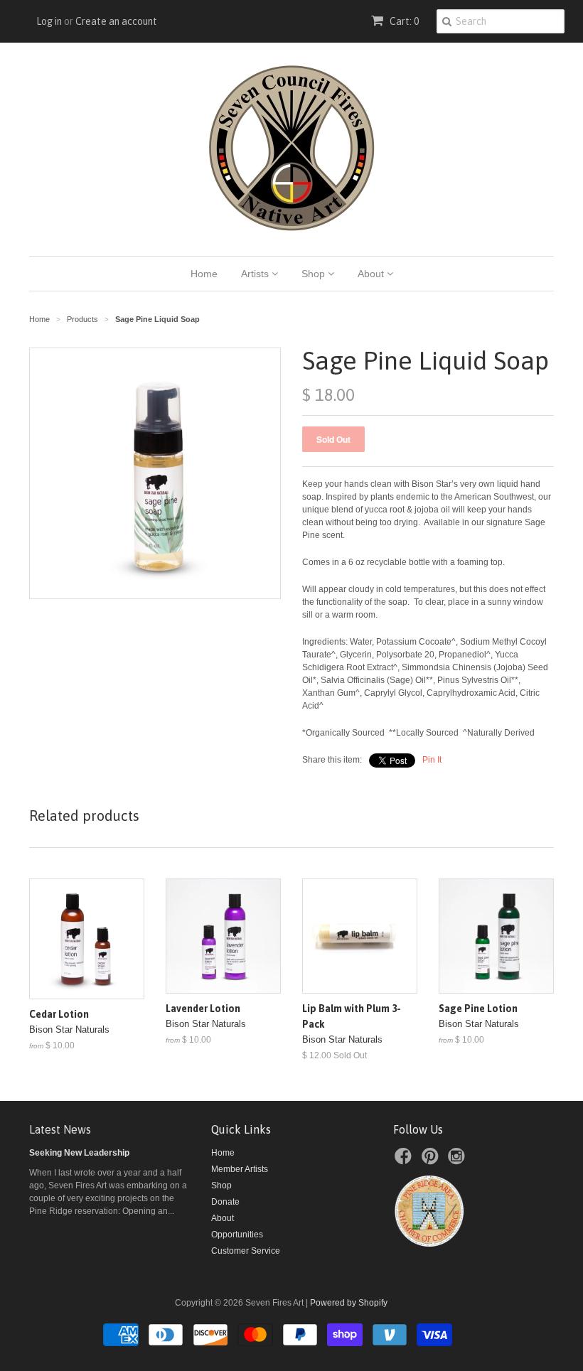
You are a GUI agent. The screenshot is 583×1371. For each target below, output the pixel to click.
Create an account (116, 21)
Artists (256, 273)
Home (204, 273)
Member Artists (239, 1169)
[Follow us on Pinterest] (432, 1160)
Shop (314, 273)
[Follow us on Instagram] (458, 1160)
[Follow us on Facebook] (405, 1160)
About (372, 273)
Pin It (432, 760)
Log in (49, 21)
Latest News (60, 1129)
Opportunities (237, 1235)
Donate (225, 1202)
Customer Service (245, 1251)
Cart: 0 (403, 21)
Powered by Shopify (348, 1303)
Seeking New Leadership (79, 1153)
